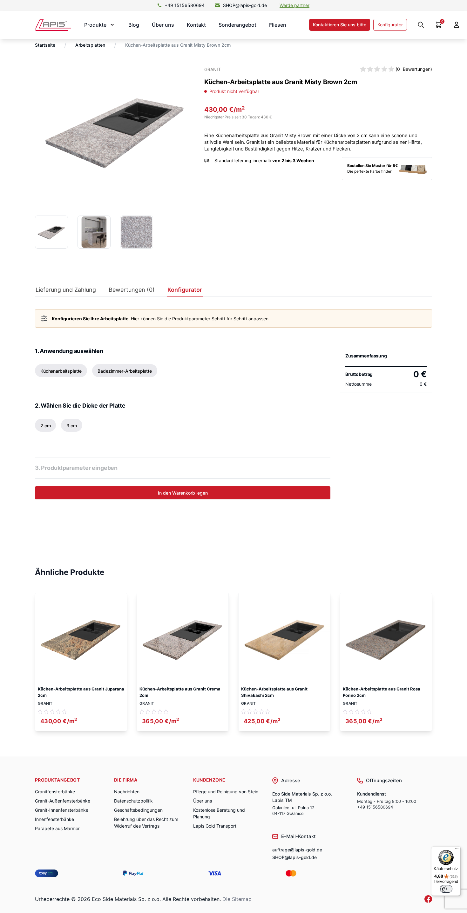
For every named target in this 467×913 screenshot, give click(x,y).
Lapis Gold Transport (214, 826)
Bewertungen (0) (132, 290)
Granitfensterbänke (55, 791)
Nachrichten (126, 791)
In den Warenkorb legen (183, 493)
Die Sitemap (237, 899)
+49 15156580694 (185, 5)
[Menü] (457, 850)
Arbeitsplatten (90, 45)
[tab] (66, 291)
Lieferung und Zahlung (66, 290)
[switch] (446, 889)
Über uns (163, 25)
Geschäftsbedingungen (138, 810)
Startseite (45, 45)
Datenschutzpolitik (133, 800)
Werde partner (294, 5)
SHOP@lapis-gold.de (245, 5)
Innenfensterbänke (54, 819)
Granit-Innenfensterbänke (61, 810)
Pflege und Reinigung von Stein (225, 791)
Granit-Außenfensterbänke (62, 800)
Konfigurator (390, 24)
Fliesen (277, 25)
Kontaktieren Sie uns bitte (339, 24)
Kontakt (196, 25)
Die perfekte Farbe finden (369, 171)
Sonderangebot (237, 25)
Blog (133, 25)
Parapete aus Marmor (57, 828)
